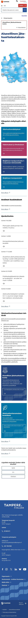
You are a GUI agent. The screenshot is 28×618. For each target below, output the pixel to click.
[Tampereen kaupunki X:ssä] (11, 569)
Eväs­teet (4, 609)
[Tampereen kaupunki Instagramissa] (6, 569)
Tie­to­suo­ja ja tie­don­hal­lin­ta (9, 612)
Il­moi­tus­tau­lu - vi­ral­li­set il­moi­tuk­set (13, 579)
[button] (13, 468)
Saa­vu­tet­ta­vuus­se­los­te (14, 609)
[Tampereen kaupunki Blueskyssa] (20, 569)
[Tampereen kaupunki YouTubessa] (25, 569)
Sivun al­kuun (4, 192)
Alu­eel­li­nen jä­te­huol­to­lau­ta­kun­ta (12, 23)
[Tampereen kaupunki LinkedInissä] (15, 569)
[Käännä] (17, 1)
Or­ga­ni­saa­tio (8, 18)
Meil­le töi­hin (5, 582)
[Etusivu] (5, 1)
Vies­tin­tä (4, 585)
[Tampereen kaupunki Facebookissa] (2, 569)
